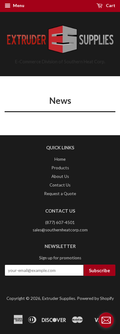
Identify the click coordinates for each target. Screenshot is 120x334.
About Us (60, 176)
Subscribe (99, 270)
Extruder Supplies (58, 298)
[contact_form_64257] (106, 320)
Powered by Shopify (95, 298)
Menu (18, 5)
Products (60, 167)
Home (60, 159)
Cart (110, 5)
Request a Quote (60, 193)
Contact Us (60, 185)
